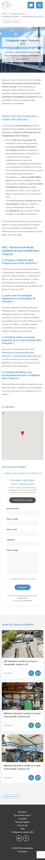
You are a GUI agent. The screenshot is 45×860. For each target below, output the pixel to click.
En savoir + (8, 673)
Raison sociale (12, 519)
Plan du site (23, 825)
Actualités (22, 819)
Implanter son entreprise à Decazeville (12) (23, 473)
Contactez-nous (8, 391)
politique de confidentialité (27, 579)
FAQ (22, 829)
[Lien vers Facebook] (26, 838)
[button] (22, 433)
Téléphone (11, 540)
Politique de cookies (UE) (22, 832)
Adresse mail (12, 529)
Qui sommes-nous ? (22, 815)
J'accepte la (23, 579)
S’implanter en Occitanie (10, 16)
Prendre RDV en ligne (22, 500)
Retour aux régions (11, 21)
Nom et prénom (13, 509)
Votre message (12, 550)
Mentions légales (22, 822)
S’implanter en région (17, 14)
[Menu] (39, 5)
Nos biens (22, 812)
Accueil (4, 14)
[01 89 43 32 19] (31, 673)
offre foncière (16, 201)
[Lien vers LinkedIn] (19, 838)
